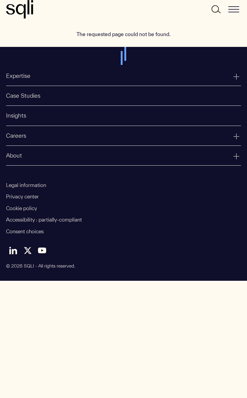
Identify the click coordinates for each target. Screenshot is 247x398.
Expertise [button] (18, 75)
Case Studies (23, 95)
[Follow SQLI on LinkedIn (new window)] (13, 250)
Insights (16, 115)
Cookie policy (21, 208)
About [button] (14, 155)
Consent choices (25, 231)
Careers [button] (16, 135)
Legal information (26, 185)
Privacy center (22, 196)
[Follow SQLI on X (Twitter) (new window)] (27, 250)
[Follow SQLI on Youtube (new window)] (42, 250)
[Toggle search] (215, 9)
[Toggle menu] (234, 9)
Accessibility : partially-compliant (44, 219)
